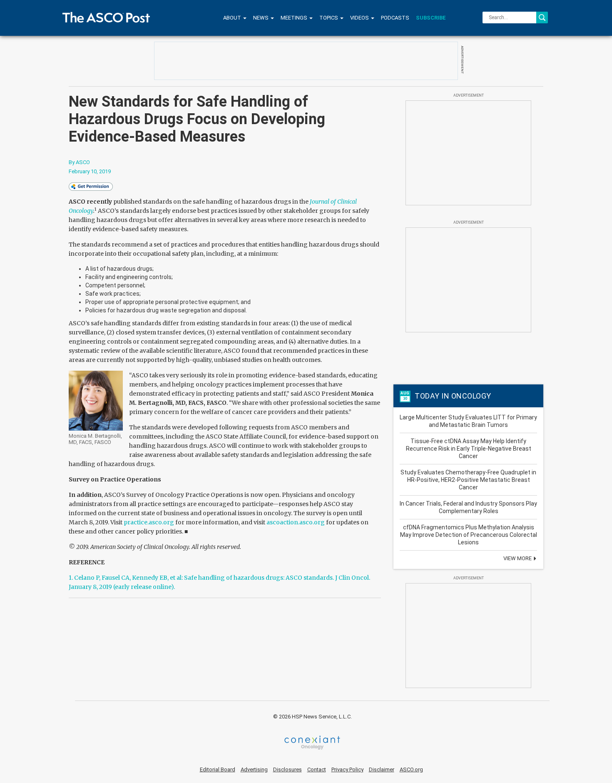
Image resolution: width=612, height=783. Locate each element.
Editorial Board (217, 769)
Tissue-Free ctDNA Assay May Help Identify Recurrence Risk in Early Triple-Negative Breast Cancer (468, 448)
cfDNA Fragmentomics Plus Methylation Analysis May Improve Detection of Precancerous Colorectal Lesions (468, 535)
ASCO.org (411, 769)
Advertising (254, 769)
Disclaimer (381, 769)
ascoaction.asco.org (295, 522)
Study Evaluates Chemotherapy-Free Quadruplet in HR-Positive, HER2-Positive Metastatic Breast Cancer (468, 480)
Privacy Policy (347, 769)
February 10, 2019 (90, 171)
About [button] (232, 18)
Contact (316, 769)
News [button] (261, 18)
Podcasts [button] (395, 18)
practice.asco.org (149, 522)
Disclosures (287, 769)
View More (518, 558)
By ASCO (79, 162)
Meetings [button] (294, 18)
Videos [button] (360, 18)
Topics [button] (329, 18)
